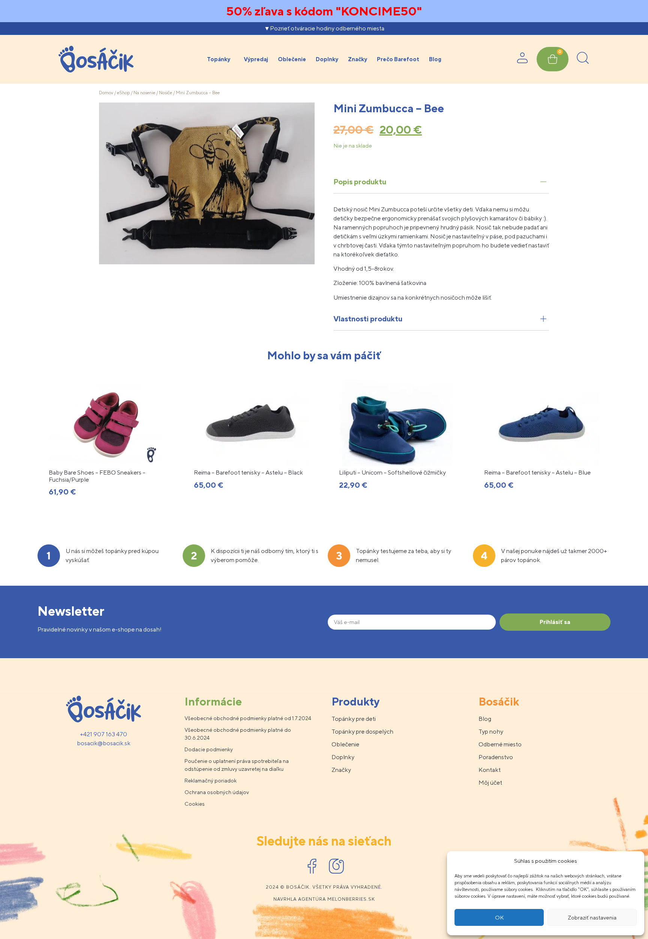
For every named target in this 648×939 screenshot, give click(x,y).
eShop (123, 92)
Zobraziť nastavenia (592, 917)
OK (499, 917)
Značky (357, 59)
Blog (435, 59)
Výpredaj (256, 59)
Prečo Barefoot (398, 59)
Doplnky (327, 59)
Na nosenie (144, 92)
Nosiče (165, 92)
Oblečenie (292, 59)
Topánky (218, 59)
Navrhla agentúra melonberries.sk (324, 899)
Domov (106, 92)
